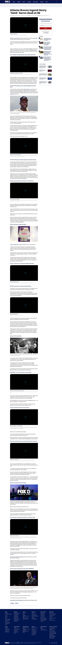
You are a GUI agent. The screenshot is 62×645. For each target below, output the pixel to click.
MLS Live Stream (51, 638)
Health (6, 617)
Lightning (24, 615)
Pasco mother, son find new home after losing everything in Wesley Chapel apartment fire (43, 74)
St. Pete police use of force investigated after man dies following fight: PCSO (43, 78)
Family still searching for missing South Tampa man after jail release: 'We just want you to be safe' (47, 59)
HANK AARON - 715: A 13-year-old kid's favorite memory (20, 372)
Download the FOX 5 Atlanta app (16, 600)
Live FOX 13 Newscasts (52, 614)
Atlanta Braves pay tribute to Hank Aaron (16, 73)
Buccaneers (24, 613)
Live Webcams (16, 615)
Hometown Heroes (34, 615)
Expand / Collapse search (56, 1)
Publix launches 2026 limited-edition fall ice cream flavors (47, 39)
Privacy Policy (46, 32)
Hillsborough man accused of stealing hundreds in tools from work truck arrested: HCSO (43, 82)
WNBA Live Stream (52, 637)
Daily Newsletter (7, 623)
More (47, 1)
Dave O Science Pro (34, 619)
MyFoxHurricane (16, 620)
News (6, 611)
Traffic (32, 613)
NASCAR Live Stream (52, 631)
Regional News (25, 626)
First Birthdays (34, 618)
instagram (53, 643)
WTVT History (33, 630)
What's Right (42, 613)
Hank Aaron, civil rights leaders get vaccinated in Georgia (25, 159)
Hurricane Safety (16, 618)
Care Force (42, 621)
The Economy (7, 630)
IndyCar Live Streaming (52, 632)
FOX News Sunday (7, 622)
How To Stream (51, 613)
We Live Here (43, 611)
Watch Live (51, 611)
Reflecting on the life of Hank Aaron (15, 154)
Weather (15, 611)
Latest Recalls (7, 628)
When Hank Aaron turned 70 (14, 535)
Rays (23, 614)
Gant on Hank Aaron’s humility (14, 199)
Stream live (42, 628)
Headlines (15, 627)
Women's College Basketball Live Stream (52, 636)
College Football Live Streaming (52, 629)
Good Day (33, 611)
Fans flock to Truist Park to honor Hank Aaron (17, 390)
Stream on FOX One (53, 626)
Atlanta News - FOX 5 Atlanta (26, 632)
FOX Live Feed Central (52, 618)
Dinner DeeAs (42, 615)
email (56, 643)
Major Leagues (27, 89)
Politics (6, 618)
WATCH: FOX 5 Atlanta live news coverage (18, 482)
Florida (6, 615)
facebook (49, 643)
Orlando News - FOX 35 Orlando (26, 628)
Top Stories (6, 613)
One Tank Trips (43, 616)
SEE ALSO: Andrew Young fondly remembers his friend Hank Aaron (22, 517)
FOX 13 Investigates (7, 619)
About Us (33, 626)
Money (6, 626)
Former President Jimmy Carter (16, 244)
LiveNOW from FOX (52, 615)
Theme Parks (42, 617)
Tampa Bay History (43, 620)
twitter (51, 643)
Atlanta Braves (17, 38)
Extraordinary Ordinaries (35, 616)
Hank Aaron (35, 38)
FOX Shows (15, 630)
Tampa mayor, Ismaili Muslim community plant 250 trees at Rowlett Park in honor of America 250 (48, 53)
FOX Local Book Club (17, 628)
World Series (12, 93)
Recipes (33, 617)
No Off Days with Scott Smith (26, 616)
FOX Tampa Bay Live (52, 620)
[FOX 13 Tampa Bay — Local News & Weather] (8, 2)
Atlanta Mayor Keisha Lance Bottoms (17, 556)
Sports (16, 603)
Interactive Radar (16, 614)
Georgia (26, 15)
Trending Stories (16, 629)
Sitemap (6, 624)
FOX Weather (16, 621)
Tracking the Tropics (16, 619)
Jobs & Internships (34, 629)
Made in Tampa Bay (43, 618)
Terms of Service (46, 33)
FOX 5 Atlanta (22, 15)
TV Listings (33, 628)
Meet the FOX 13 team (35, 627)
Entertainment (17, 626)
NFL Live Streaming (52, 627)
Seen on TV (6, 621)
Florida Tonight (43, 614)
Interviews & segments (44, 629)
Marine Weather (16, 616)
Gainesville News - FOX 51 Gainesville (26, 630)
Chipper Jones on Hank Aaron (14, 459)
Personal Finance (7, 629)
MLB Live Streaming (52, 630)
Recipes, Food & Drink (44, 619)
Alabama (30, 48)
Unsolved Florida (7, 620)
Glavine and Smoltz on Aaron (14, 281)
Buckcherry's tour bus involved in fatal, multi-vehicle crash (42, 70)
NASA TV (50, 619)
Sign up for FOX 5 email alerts (15, 335)
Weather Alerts (16, 617)
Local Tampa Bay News (8, 614)
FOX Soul (50, 617)
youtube (54, 643)
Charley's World (34, 614)
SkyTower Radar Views (17, 613)
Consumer (6, 616)
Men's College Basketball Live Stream (52, 634)
